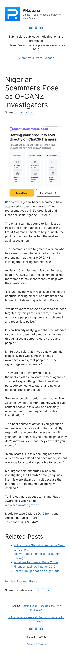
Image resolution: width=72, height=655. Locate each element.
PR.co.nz (31, 10)
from (48, 513)
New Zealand (19, 581)
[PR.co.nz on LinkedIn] (31, 28)
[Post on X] (27, 113)
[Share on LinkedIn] (21, 113)
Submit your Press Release (36, 58)
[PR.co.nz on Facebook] (41, 28)
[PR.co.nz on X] (36, 28)
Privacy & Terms (36, 644)
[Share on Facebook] (32, 113)
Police (33, 581)
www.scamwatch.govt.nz (22, 505)
